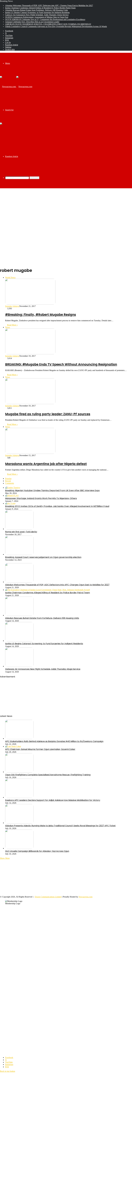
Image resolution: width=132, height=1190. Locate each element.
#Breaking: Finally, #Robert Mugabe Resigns (40, 314)
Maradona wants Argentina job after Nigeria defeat (46, 464)
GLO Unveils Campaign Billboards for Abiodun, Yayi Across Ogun (37, 851)
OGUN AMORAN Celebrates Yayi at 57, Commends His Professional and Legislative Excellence (45, 19)
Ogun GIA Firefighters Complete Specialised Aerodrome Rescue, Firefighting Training (47, 774)
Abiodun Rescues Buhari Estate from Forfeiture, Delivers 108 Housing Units (36, 10)
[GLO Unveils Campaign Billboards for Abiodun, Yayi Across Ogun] (19, 848)
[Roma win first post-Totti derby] (19, 529)
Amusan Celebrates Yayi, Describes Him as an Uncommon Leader (32, 22)
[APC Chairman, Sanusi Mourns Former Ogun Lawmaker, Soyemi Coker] (13, 746)
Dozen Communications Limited (48, 897)
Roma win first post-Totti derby (21, 531)
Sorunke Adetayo (12, 306)
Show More (5, 858)
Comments (9, 483)
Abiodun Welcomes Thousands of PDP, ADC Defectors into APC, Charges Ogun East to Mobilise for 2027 (49, 5)
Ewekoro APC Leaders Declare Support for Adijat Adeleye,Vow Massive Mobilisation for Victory (52, 800)
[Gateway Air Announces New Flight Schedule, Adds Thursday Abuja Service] (19, 666)
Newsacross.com (85, 897)
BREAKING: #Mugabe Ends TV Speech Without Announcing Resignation (61, 364)
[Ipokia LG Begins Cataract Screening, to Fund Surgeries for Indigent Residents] (19, 641)
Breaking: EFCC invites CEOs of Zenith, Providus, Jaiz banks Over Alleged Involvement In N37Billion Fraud (57, 506)
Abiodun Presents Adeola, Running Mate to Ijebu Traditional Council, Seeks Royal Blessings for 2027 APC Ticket (60, 825)
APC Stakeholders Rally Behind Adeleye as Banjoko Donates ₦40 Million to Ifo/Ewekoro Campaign (54, 741)
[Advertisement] (66, 209)
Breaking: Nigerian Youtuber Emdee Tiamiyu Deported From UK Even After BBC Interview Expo (52, 490)
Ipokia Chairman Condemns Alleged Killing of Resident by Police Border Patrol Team (40, 8)
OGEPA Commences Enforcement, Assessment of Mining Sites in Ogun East (36, 17)
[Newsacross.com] (16, 86)
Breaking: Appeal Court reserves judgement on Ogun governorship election (43, 557)
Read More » (12, 325)
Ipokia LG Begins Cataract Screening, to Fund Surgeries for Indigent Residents (37, 12)
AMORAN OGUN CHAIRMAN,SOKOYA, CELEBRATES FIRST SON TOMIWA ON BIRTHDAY (48, 24)
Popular (8, 478)
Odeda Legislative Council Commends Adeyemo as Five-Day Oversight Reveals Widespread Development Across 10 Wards (56, 26)
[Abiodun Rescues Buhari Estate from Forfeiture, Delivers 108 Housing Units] (19, 615)
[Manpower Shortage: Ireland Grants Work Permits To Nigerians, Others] (12, 495)
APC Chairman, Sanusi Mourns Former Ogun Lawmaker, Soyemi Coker (40, 749)
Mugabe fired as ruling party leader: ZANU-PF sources (47, 414)
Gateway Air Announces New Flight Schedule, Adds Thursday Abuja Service (37, 15)
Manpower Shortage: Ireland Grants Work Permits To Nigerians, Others (41, 498)
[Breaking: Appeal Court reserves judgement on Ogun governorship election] (19, 554)
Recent (8, 481)
